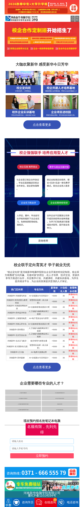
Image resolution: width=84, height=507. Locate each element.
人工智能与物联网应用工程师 (23, 404)
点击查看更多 (42, 124)
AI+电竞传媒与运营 (59, 409)
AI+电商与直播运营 (23, 392)
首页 (72, 20)
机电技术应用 (59, 404)
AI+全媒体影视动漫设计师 (59, 392)
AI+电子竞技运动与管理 (59, 398)
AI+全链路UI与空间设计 (23, 398)
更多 (77, 20)
